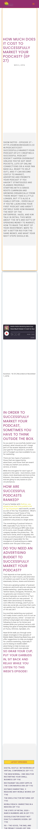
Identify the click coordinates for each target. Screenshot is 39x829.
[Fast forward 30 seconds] (19, 334)
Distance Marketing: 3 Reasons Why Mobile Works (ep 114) (19, 792)
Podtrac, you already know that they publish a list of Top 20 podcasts (17, 506)
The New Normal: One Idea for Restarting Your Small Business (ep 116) (19, 777)
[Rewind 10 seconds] (12, 334)
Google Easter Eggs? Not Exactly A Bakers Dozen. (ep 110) (18, 819)
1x (15, 334)
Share (32, 337)
